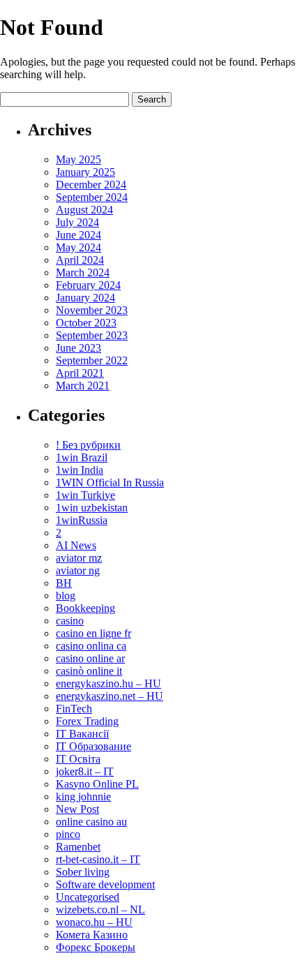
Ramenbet (78, 847)
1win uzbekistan (92, 508)
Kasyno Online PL (97, 784)
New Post (77, 809)
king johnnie (83, 796)
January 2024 (85, 298)
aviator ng (78, 570)
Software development (105, 884)
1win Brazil (81, 457)
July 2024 (77, 222)
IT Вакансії (82, 734)
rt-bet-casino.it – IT (98, 859)
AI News (76, 545)
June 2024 (78, 235)
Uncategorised (87, 897)
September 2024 (92, 197)
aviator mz (79, 558)
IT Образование (93, 746)
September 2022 (92, 360)
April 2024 (80, 260)
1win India (79, 470)
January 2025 (85, 172)
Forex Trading (87, 721)
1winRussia (81, 520)
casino (70, 621)
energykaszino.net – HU (109, 696)
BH (64, 583)
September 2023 (92, 335)
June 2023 (78, 348)
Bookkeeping (85, 608)
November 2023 (92, 310)
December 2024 (91, 184)
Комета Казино (92, 935)
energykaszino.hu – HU (108, 683)
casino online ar (90, 658)
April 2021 (80, 373)
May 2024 (78, 247)
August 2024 (84, 210)
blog (65, 595)
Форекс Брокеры (95, 947)
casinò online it (89, 671)
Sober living (83, 872)
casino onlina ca (91, 646)
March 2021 (83, 385)
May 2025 (78, 159)
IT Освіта (78, 759)
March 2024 (83, 272)
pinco (68, 834)
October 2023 (86, 323)
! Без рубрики (88, 445)
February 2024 (88, 285)
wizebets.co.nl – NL (100, 909)
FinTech (74, 709)
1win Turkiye (85, 495)
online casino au (91, 822)
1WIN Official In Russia (110, 482)
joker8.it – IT (85, 771)
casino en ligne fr (93, 633)
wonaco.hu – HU (94, 922)
